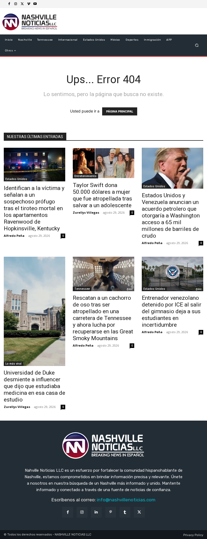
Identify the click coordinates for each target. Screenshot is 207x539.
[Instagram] (15, 4)
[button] (197, 45)
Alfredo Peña (14, 236)
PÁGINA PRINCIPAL (119, 111)
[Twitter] (22, 4)
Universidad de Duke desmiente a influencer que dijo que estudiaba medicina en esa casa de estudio (34, 386)
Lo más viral (13, 363)
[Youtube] (35, 4)
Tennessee (82, 289)
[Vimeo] (28, 4)
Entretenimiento (85, 176)
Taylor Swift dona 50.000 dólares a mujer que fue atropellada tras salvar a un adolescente (102, 195)
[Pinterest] (110, 512)
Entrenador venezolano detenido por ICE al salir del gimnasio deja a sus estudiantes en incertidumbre (171, 311)
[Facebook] (9, 4)
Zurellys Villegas (86, 212)
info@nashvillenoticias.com (126, 499)
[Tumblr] (125, 512)
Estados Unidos (16, 179)
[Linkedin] (96, 512)
